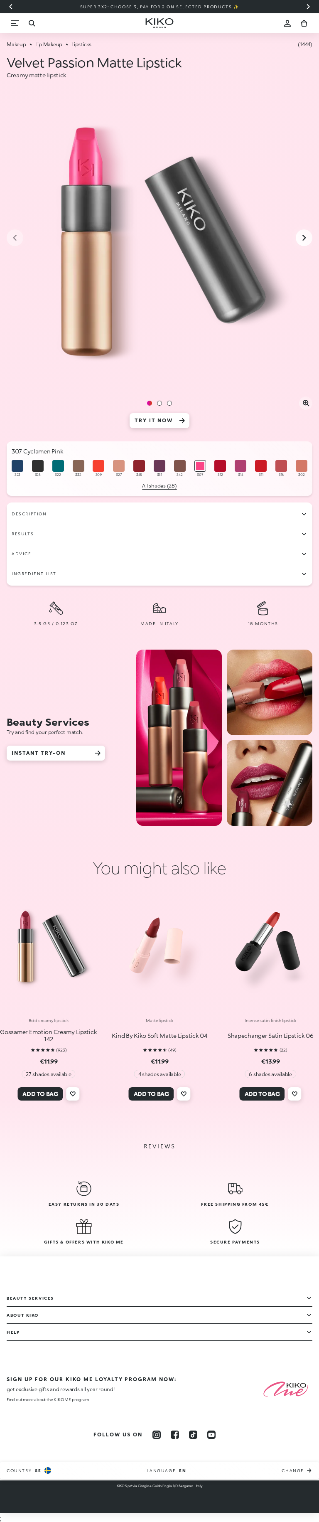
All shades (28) (159, 486)
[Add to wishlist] (72, 1094)
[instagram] (156, 1435)
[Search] (31, 23)
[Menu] (15, 23)
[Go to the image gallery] (159, 239)
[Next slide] (308, 6)
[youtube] (211, 1435)
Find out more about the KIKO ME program (48, 1399)
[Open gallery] (305, 403)
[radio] (17, 468)
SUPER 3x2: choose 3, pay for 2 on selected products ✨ (159, 6)
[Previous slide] (11, 6)
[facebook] (175, 1435)
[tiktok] (193, 1435)
